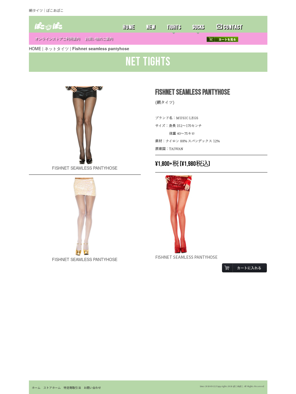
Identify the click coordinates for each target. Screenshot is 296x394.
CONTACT (233, 27)
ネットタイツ (57, 48)
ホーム (36, 388)
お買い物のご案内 (99, 39)
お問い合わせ (92, 388)
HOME (129, 27)
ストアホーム (52, 388)
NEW (150, 27)
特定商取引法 (72, 388)
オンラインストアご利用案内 (57, 39)
